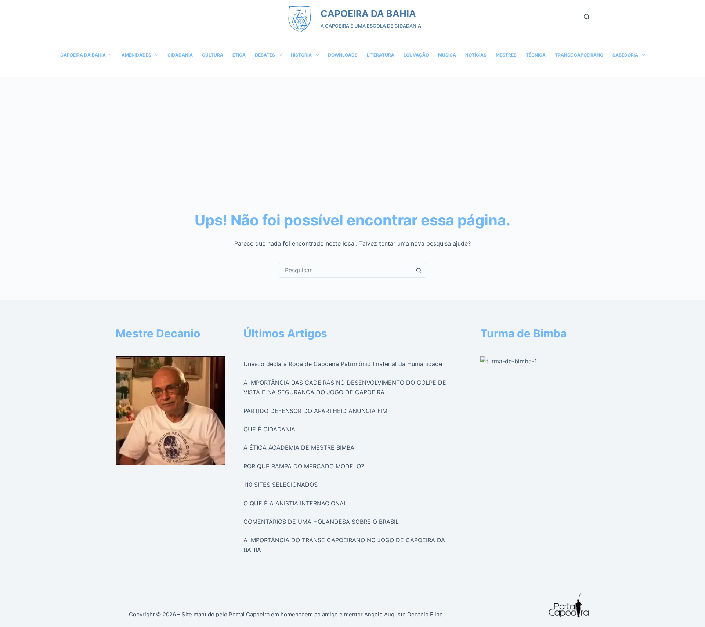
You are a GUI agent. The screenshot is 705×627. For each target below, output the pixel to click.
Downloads (343, 55)
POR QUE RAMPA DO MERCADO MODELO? (303, 466)
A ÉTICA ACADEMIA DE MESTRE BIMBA (298, 447)
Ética (239, 55)
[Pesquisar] (586, 16)
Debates (265, 55)
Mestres (506, 55)
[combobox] (345, 270)
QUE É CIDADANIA (269, 429)
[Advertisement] (352, 132)
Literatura (380, 55)
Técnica (536, 55)
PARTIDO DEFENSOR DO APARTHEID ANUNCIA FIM (315, 410)
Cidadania (180, 55)
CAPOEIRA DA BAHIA (368, 13)
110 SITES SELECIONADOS (280, 484)
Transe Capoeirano (579, 55)
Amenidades (136, 55)
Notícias (476, 55)
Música (447, 55)
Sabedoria (625, 55)
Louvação (416, 55)
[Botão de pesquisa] (419, 270)
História (301, 55)
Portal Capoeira (249, 614)
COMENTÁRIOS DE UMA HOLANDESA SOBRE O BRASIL (321, 521)
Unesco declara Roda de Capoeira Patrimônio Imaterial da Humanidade (342, 363)
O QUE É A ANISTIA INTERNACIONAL (295, 503)
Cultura (212, 55)
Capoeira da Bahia (83, 55)
